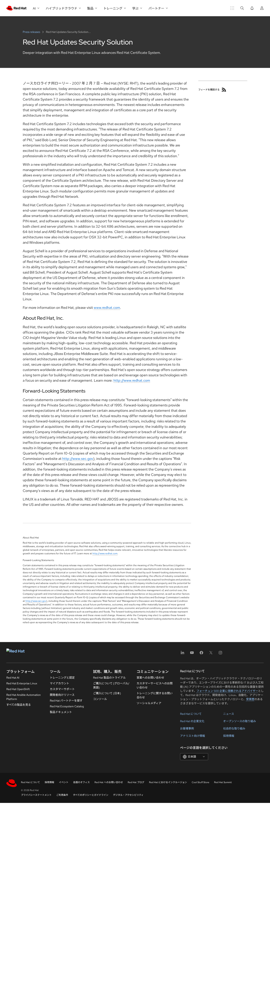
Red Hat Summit (223, 782)
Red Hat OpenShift (18, 689)
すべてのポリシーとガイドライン (90, 795)
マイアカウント (59, 683)
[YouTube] (192, 654)
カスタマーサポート (62, 689)
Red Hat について (191, 714)
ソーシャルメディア (149, 703)
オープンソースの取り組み (239, 721)
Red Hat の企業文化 (192, 721)
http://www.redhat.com (131, 380)
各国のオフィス (81, 782)
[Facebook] (201, 654)
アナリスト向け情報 (192, 736)
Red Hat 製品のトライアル (109, 677)
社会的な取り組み (234, 728)
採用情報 (228, 736)
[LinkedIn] (182, 654)
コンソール (100, 699)
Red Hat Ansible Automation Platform (23, 697)
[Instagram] (220, 654)
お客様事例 (187, 728)
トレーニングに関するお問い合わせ (155, 695)
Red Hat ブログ (136, 782)
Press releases (32, 32)
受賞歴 (250, 699)
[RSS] (224, 89)
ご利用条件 (62, 795)
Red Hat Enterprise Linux (21, 683)
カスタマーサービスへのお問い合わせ (155, 685)
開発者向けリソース (62, 695)
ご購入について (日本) (107, 693)
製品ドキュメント (61, 712)
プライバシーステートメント (36, 795)
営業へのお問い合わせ (150, 677)
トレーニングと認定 (62, 677)
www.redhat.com (107, 307)
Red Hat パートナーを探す (66, 700)
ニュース (228, 714)
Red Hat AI (12, 677)
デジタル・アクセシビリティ (128, 795)
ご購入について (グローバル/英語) (111, 685)
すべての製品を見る (18, 705)
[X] (211, 654)
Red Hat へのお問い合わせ (108, 782)
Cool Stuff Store (200, 782)
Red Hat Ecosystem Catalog (67, 706)
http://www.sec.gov (77, 458)
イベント (63, 782)
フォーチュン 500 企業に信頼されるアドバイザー (227, 691)
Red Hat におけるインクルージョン (168, 782)
